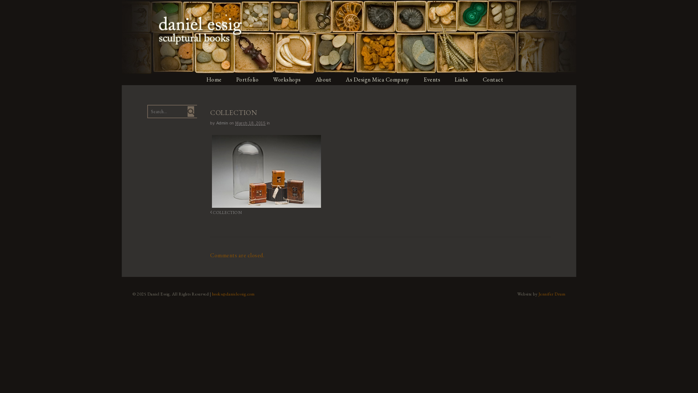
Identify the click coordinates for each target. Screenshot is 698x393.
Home (214, 79)
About (324, 79)
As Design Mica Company (377, 79)
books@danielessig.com (233, 294)
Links (461, 79)
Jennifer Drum (552, 294)
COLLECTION (227, 212)
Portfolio (247, 79)
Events (432, 79)
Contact (493, 79)
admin (222, 123)
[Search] (191, 111)
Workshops (287, 79)
